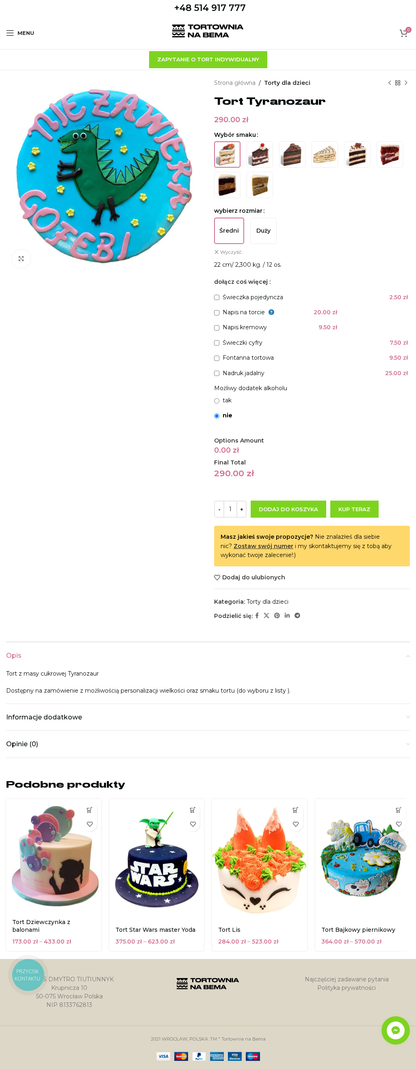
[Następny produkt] (406, 83)
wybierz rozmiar (238, 210)
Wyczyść (231, 252)
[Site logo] (208, 32)
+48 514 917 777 (210, 7)
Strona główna (235, 82)
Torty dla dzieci (287, 82)
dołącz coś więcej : (242, 281)
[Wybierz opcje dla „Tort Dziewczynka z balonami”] (90, 810)
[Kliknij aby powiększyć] (21, 259)
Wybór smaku (235, 134)
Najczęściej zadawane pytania (347, 979)
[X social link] (266, 615)
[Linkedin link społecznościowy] (287, 615)
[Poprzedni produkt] (390, 83)
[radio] (227, 154)
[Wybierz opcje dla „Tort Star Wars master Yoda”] (193, 810)
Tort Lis (229, 929)
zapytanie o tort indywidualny (208, 59)
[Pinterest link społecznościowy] (277, 615)
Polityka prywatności (346, 987)
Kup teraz (354, 509)
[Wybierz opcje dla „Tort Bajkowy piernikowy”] (399, 810)
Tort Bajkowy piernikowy (358, 929)
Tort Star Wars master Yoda (155, 929)
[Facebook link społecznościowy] (257, 615)
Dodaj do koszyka (288, 509)
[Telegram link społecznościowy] (297, 615)
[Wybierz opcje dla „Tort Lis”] (296, 810)
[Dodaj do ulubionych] (90, 824)
